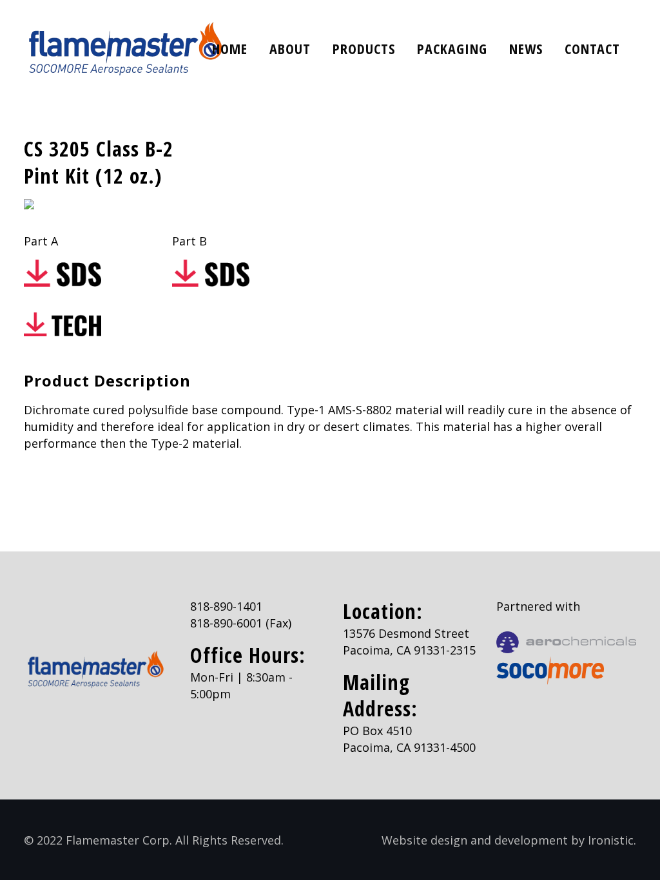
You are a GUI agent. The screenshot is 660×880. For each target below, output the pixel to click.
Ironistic (611, 840)
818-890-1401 (226, 606)
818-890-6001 (226, 623)
